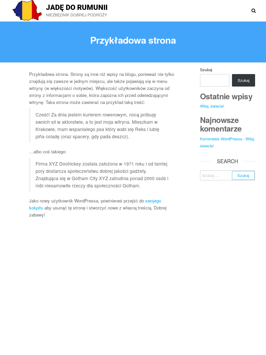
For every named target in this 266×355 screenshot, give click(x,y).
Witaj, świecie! (212, 106)
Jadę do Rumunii (77, 7)
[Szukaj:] (227, 175)
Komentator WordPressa (221, 138)
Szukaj (206, 70)
